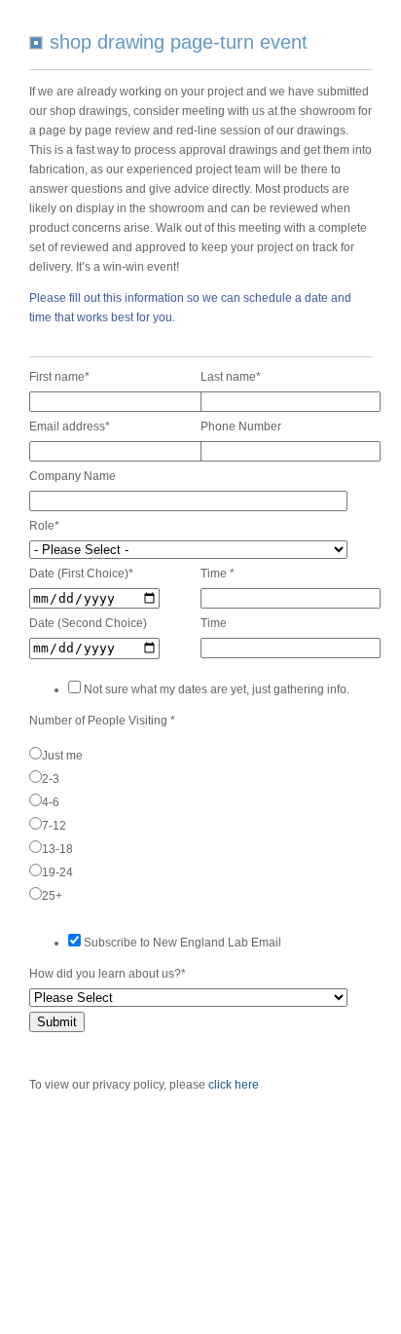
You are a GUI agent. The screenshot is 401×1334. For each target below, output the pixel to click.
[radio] (196, 753)
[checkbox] (196, 824)
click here (233, 1085)
